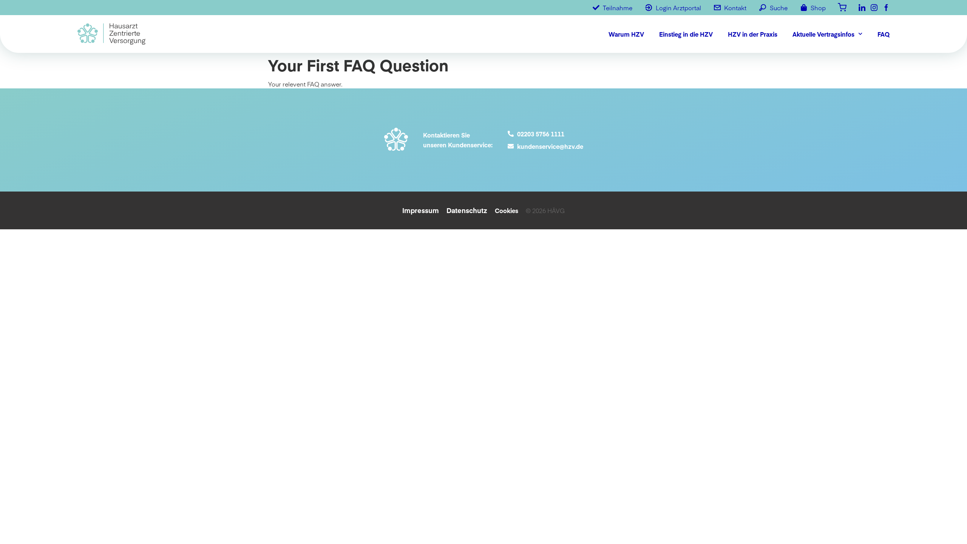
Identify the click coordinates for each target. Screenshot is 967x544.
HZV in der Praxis (752, 34)
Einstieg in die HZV (686, 34)
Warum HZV (626, 34)
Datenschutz (466, 210)
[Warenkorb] (842, 6)
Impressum (420, 210)
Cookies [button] (506, 210)
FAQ (883, 34)
